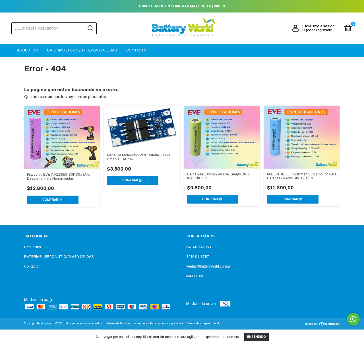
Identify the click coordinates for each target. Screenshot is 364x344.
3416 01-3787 (197, 257)
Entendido (256, 336)
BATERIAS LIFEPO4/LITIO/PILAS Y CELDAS (82, 50)
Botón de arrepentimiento (204, 323)
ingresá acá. (176, 323)
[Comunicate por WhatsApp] (353, 319)
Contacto (136, 50)
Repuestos (27, 50)
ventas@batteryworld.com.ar (208, 266)
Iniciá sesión (323, 26)
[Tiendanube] (322, 324)
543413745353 (198, 247)
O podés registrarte (317, 30)
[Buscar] (90, 28)
